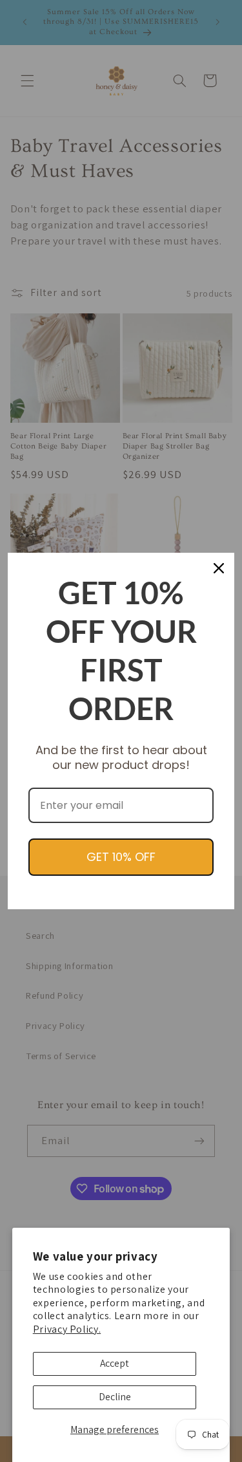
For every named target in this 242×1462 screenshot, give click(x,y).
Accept (114, 1363)
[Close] (218, 568)
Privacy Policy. (67, 1329)
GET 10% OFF (121, 857)
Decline (115, 1396)
